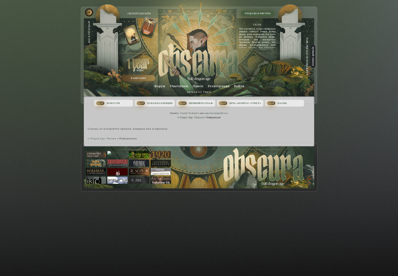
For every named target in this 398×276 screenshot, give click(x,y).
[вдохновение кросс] (117, 180)
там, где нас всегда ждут (307, 56)
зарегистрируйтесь (216, 113)
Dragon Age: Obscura (191, 117)
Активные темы (199, 92)
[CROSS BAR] (96, 180)
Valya (257, 24)
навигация (138, 78)
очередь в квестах (258, 13)
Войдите (193, 113)
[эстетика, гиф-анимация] (117, 171)
